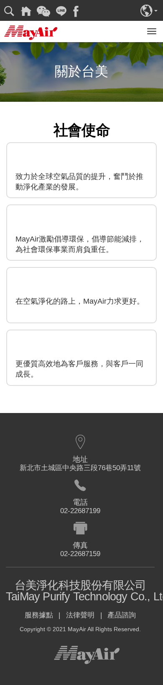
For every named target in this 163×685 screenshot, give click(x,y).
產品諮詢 (121, 615)
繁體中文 (149, 10)
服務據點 (39, 615)
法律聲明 (80, 615)
